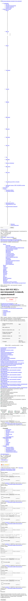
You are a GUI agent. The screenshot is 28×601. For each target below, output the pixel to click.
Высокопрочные (9, 250)
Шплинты (5, 279)
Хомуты (5, 274)
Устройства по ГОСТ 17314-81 (10, 281)
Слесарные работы (10, 448)
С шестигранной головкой (11, 240)
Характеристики (6, 311)
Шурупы (5, 280)
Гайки (4, 266)
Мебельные (8, 251)
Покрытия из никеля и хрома (7, 350)
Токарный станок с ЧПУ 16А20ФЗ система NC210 (14, 282)
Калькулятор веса (9, 436)
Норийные (8, 258)
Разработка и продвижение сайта (8, 470)
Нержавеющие (9, 263)
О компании (8, 429)
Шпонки (5, 272)
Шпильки (5, 271)
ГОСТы (7, 433)
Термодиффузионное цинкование (8, 358)
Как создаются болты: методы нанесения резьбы (11, 364)
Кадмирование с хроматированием (8, 347)
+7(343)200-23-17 (4, 459)
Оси (4, 275)
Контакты (8, 430)
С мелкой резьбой (10, 255)
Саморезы (5, 267)
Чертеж (4, 312)
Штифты (5, 277)
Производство (9, 434)
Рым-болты (8, 252)
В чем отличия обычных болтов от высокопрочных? (12, 360)
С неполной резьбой (10, 254)
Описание (5, 310)
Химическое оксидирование (7, 354)
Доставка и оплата (10, 431)
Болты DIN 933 (14, 240)
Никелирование (4, 355)
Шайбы (4, 270)
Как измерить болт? (5, 359)
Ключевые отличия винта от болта (8, 365)
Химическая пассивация (6, 353)
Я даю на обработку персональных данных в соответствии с (13, 423)
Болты (19, 239)
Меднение (3, 351)
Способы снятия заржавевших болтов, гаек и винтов (12, 362)
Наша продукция (14, 239)
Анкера (4, 268)
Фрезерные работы (10, 449)
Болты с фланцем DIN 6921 (12, 257)
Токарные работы (10, 447)
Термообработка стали (11, 450)
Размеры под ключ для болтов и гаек (9, 361)
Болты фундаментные (10, 246)
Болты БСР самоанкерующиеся (13, 260)
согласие (7, 422)
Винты (4, 265)
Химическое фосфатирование (7, 352)
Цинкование (3, 348)
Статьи (4, 315)
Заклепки (5, 273)
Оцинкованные (9, 261)
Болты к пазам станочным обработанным (15, 247)
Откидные (8, 245)
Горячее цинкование (5, 357)
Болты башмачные (10, 264)
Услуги (4, 313)
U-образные (8, 259)
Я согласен (3, 599)
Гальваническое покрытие (11, 451)
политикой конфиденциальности (14, 423)
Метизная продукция (5, 239)
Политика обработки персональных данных (12, 468)
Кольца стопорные (7, 278)
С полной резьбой (10, 253)
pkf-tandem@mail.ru (5, 454)
